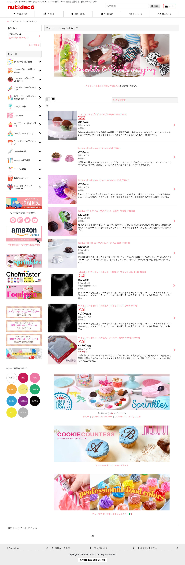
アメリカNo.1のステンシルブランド (112, 465)
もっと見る (33, 45)
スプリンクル (134, 416)
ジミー (86, 416)
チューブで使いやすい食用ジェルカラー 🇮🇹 (112, 514)
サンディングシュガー (102, 416)
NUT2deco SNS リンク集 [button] (93, 560)
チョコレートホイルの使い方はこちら (102, 85)
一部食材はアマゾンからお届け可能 (24, 244)
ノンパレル (120, 416)
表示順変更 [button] (120, 100)
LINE (27, 212)
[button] (78, 14)
